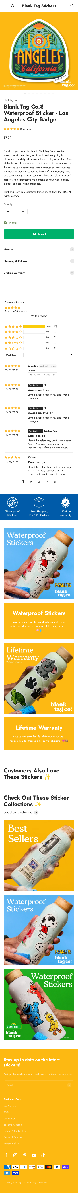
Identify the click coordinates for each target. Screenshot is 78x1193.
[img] (12, 366)
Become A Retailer (13, 1124)
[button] (12, 129)
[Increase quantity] (22, 211)
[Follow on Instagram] (15, 1155)
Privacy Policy (11, 1143)
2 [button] (31, 482)
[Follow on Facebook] (6, 1155)
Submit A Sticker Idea (15, 1131)
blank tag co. (10, 100)
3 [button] (39, 482)
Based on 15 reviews (16, 311)
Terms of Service (13, 1137)
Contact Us (9, 1118)
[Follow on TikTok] (43, 1155)
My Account (10, 1106)
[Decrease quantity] (8, 211)
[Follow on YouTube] (33, 1155)
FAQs (6, 1112)
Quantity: (8, 204)
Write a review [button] (39, 316)
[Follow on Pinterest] (24, 1155)
